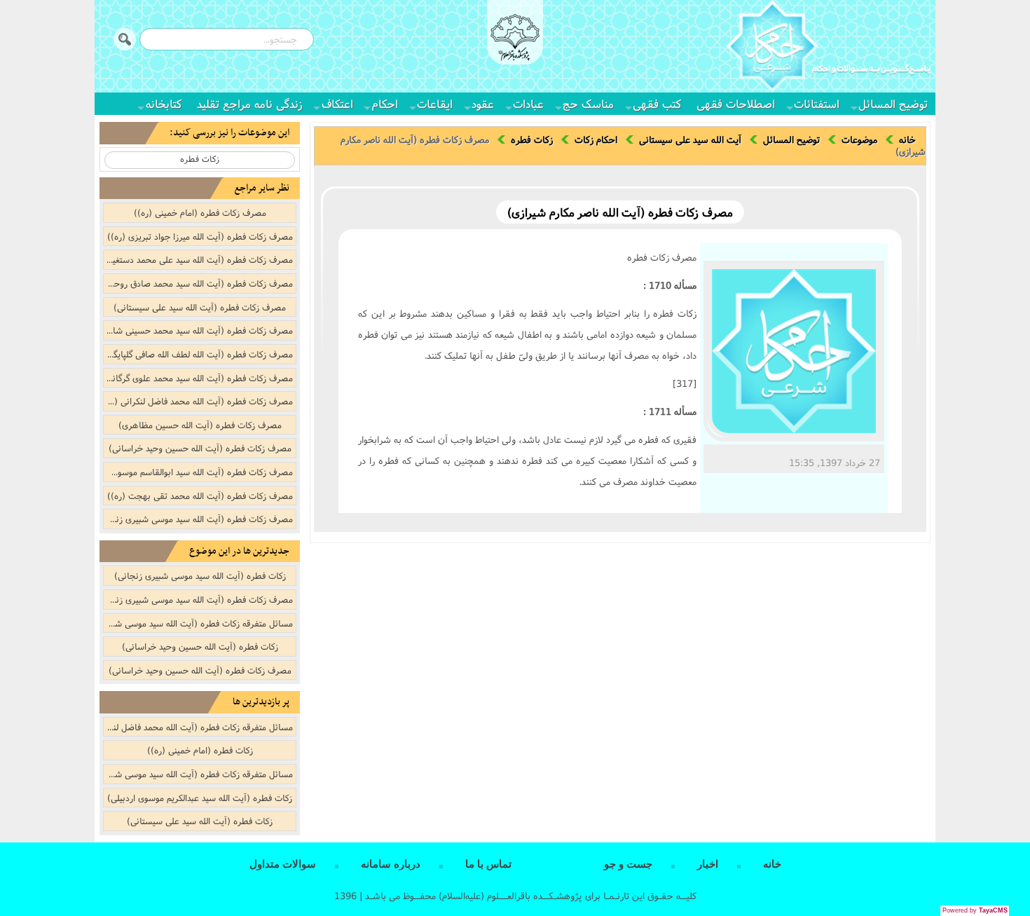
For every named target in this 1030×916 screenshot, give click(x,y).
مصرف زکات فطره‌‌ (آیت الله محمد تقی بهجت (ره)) (200, 495)
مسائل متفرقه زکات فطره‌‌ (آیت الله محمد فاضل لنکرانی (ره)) (198, 727)
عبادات (528, 103)
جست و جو (628, 864)
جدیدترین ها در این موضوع (239, 551)
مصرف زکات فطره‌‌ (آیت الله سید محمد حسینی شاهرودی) (198, 330)
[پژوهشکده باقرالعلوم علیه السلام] (515, 39)
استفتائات (816, 103)
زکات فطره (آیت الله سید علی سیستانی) (200, 821)
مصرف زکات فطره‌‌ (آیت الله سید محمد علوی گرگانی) (198, 378)
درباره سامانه (390, 864)
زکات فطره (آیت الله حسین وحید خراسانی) (200, 646)
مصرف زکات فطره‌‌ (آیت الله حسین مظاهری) (200, 425)
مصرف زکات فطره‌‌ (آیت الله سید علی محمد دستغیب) (198, 259)
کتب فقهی (657, 103)
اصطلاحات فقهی (735, 103)
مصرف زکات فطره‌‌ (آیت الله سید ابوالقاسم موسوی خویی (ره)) (198, 472)
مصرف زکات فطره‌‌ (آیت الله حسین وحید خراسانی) (200, 448)
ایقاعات (435, 103)
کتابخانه (163, 103)
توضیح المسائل (893, 103)
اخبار (707, 864)
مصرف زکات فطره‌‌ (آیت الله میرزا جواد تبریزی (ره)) (200, 236)
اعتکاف (337, 103)
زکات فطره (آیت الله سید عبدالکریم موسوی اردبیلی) (199, 798)
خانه (907, 139)
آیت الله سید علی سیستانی (690, 139)
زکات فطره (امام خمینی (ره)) (200, 750)
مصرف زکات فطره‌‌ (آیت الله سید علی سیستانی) (200, 307)
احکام (385, 103)
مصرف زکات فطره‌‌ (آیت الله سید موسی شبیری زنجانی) (198, 519)
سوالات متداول (282, 864)
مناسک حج (588, 103)
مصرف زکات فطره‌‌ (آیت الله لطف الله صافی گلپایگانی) (198, 354)
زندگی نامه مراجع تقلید (250, 103)
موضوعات (859, 139)
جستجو (125, 39)
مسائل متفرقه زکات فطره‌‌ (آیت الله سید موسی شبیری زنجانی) (198, 623)
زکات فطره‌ (532, 139)
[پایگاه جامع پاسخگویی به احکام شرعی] (828, 48)
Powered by (975, 910)
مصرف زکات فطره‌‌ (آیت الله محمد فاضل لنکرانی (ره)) (198, 401)
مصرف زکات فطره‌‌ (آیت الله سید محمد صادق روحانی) (198, 283)
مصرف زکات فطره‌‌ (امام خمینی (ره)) (200, 212)
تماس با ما (488, 864)
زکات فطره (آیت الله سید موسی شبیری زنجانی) (200, 575)
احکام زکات (596, 139)
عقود (483, 103)
